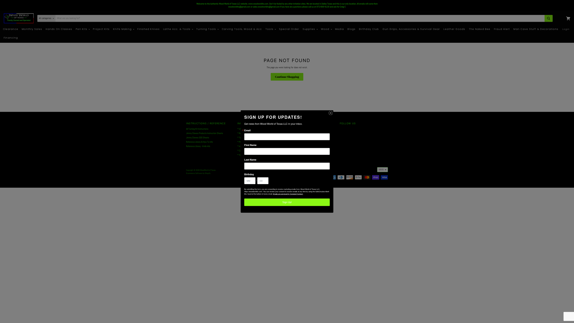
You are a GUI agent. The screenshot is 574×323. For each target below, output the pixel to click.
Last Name (250, 160)
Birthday (249, 174)
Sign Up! (287, 202)
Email (247, 130)
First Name (250, 145)
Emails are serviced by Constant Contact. (288, 194)
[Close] (330, 113)
